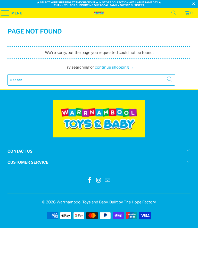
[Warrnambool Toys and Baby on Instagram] (99, 180)
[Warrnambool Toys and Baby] (99, 13)
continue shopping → (114, 67)
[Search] (174, 13)
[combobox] (91, 80)
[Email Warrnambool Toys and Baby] (108, 180)
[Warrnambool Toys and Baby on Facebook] (90, 180)
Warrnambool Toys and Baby (82, 202)
